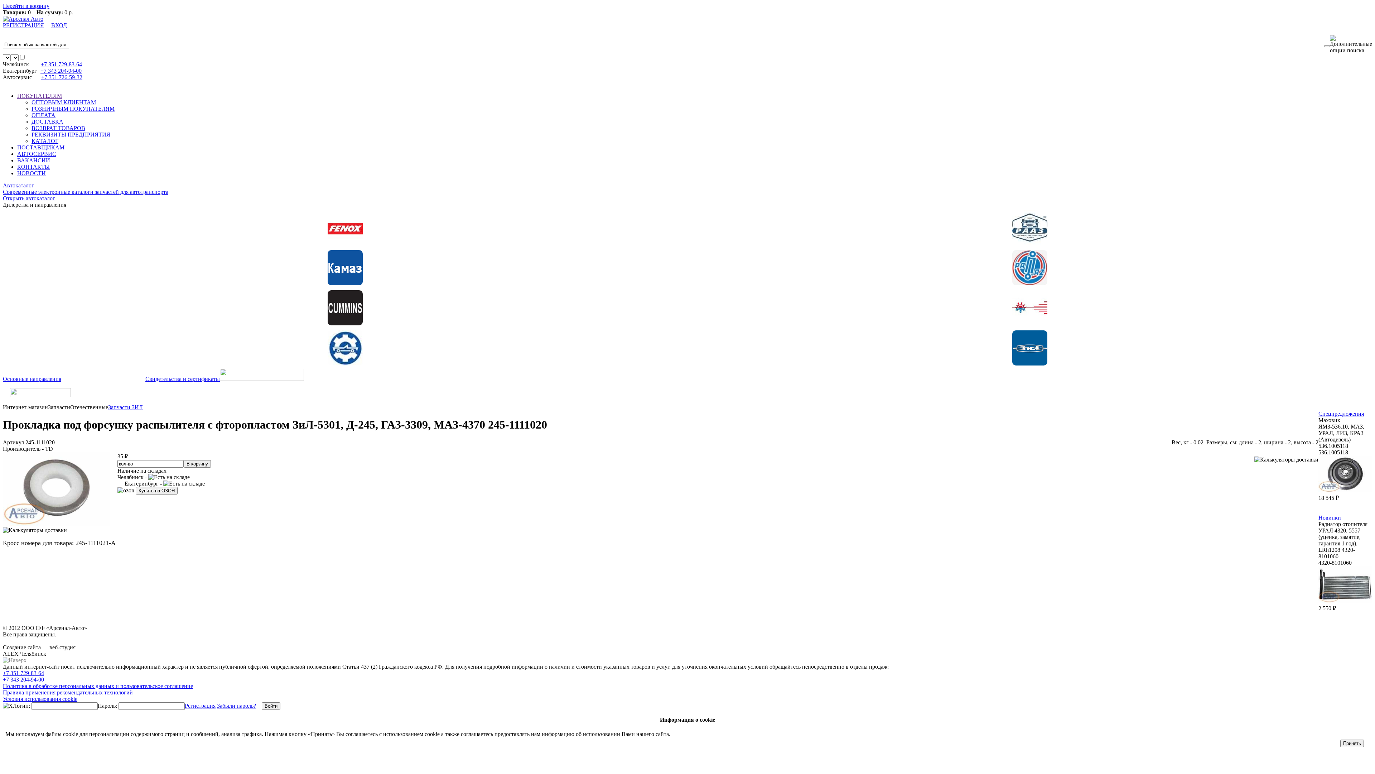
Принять (1352, 743)
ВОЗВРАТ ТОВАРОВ (58, 128)
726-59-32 (61, 77)
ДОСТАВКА (47, 122)
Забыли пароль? (236, 706)
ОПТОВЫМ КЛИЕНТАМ (64, 102)
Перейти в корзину (26, 6)
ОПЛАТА (44, 115)
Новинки (1329, 518)
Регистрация (200, 706)
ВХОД (59, 25)
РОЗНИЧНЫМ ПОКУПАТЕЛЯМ (73, 109)
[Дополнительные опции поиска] (1351, 44)
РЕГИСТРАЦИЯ (23, 25)
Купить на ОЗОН (157, 490)
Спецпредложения (1341, 414)
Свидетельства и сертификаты (182, 379)
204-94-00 (61, 71)
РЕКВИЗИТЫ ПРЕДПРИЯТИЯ (71, 135)
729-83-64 (61, 64)
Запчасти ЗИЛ (125, 407)
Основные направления (32, 379)
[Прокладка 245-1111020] (56, 524)
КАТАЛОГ (45, 141)
